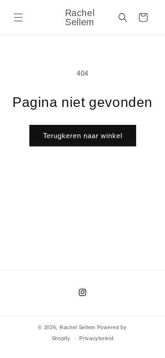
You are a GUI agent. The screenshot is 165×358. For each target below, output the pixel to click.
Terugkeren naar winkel (82, 136)
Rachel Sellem (77, 327)
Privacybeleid (96, 338)
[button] (18, 17)
